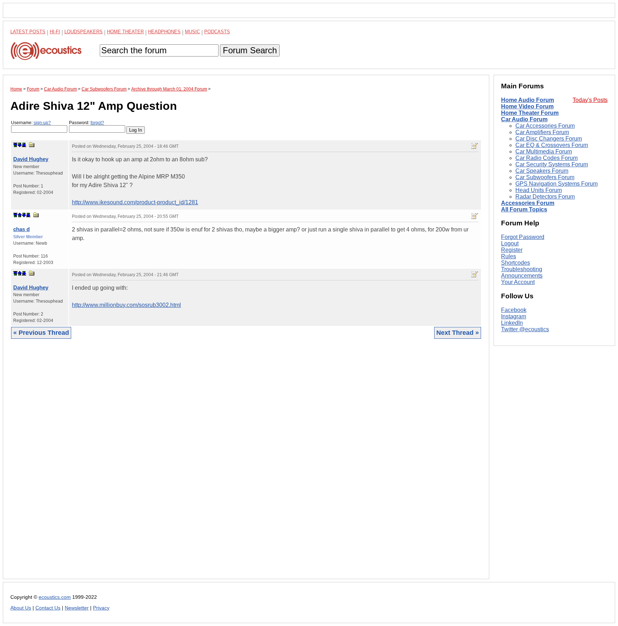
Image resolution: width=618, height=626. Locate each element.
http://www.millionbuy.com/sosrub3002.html (126, 305)
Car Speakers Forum (541, 171)
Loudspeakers (83, 31)
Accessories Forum (527, 203)
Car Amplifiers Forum (542, 132)
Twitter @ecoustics (525, 329)
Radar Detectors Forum (545, 197)
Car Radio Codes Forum (546, 158)
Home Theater (125, 31)
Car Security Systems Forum (551, 164)
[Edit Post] (474, 146)
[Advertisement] (225, 464)
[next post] (20, 145)
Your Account (518, 282)
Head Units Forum (538, 190)
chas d (21, 229)
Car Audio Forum (524, 119)
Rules (508, 256)
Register (512, 250)
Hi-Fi (55, 31)
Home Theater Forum (530, 113)
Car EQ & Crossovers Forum (551, 145)
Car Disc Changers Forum (548, 139)
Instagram (513, 316)
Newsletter (77, 608)
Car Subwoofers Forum (544, 177)
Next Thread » (457, 332)
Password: (86, 122)
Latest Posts (27, 31)
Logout (510, 243)
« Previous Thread (41, 332)
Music (192, 31)
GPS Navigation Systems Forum (556, 184)
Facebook (513, 310)
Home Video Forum (527, 106)
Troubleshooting (521, 269)
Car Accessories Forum (545, 126)
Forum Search (250, 50)
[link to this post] (31, 144)
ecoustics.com (55, 597)
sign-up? (42, 122)
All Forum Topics (524, 209)
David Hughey (30, 159)
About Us (20, 608)
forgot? (97, 122)
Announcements (522, 276)
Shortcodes (515, 263)
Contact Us (47, 608)
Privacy (101, 608)
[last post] (24, 145)
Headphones (164, 31)
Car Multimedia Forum (543, 151)
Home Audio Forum (527, 100)
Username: (31, 122)
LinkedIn (512, 323)
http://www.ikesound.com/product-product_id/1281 (135, 202)
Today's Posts (590, 100)
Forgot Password (522, 237)
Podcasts (217, 31)
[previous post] (20, 215)
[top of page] (15, 145)
